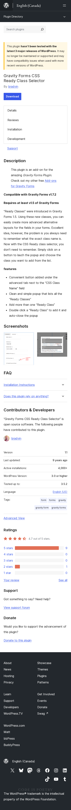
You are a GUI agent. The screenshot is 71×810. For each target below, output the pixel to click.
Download (12, 96)
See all (63, 580)
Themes (42, 669)
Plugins (42, 676)
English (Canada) (23, 761)
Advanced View (14, 518)
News (7, 669)
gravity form (42, 507)
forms (52, 500)
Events (42, 701)
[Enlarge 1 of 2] (29, 337)
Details (12, 110)
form (43, 500)
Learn (7, 694)
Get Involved (46, 694)
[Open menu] (65, 5)
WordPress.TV (13, 713)
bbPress (9, 738)
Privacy (9, 682)
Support (12, 148)
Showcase (44, 663)
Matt (7, 732)
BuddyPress (12, 745)
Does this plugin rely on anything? (26, 396)
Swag (42, 713)
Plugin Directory (13, 16)
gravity (62, 500)
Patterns (43, 682)
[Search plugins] (42, 29)
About (8, 663)
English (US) (60, 491)
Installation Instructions (19, 385)
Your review (11, 580)
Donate (42, 707)
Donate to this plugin (17, 640)
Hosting (9, 676)
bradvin (13, 86)
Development (16, 139)
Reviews (13, 120)
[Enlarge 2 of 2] (62, 337)
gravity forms (59, 507)
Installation (14, 129)
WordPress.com (14, 725)
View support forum (17, 607)
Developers (11, 707)
